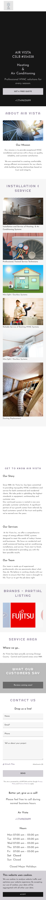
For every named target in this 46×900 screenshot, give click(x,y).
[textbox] (23, 716)
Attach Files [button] (10, 764)
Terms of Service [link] (24, 783)
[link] (8, 5)
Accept (23, 894)
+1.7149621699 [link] (23, 100)
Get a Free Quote (23, 91)
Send (23, 773)
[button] (4, 764)
